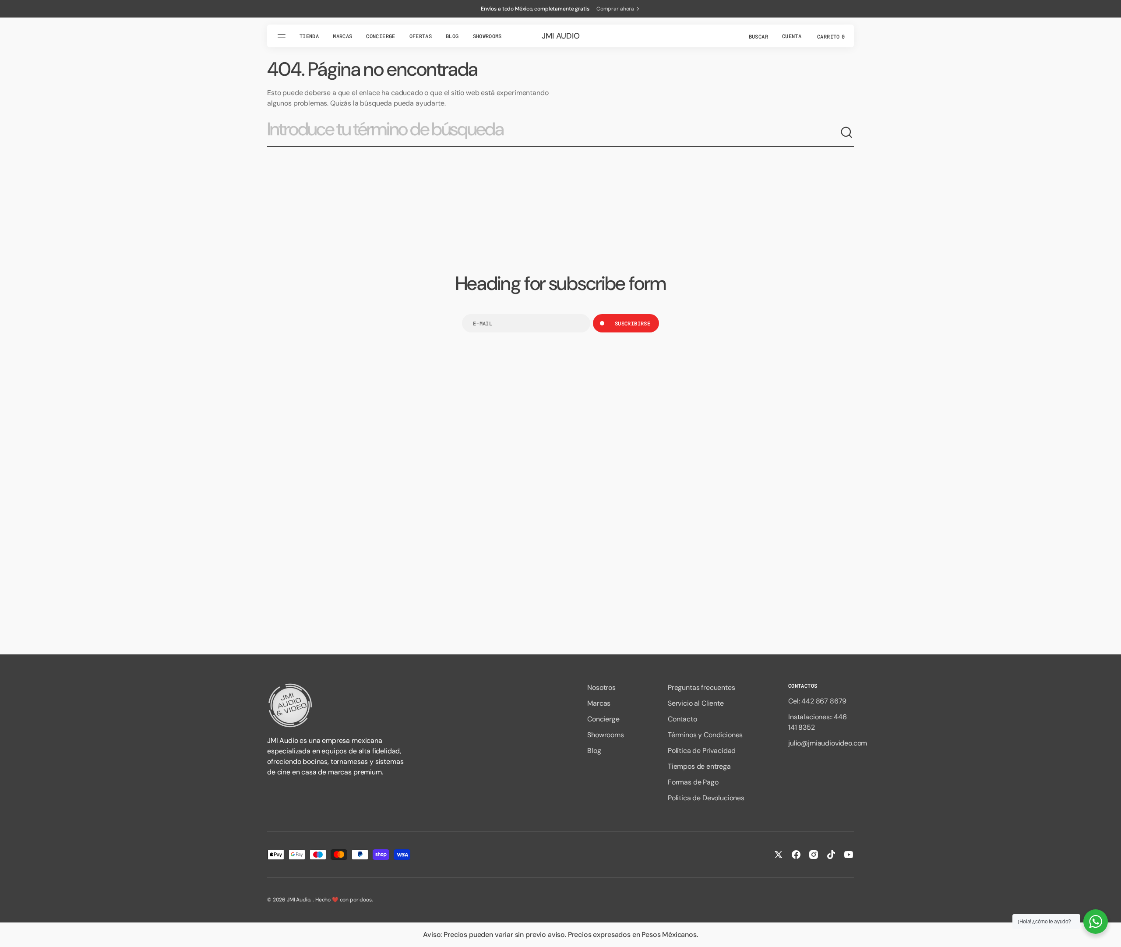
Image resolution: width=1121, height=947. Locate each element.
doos (365, 899)
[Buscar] (847, 133)
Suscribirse (632, 323)
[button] (757, 36)
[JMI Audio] (337, 705)
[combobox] (553, 132)
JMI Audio (298, 899)
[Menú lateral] (283, 36)
